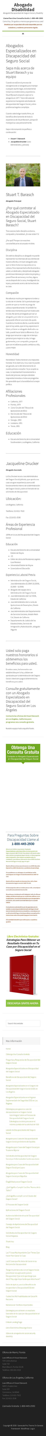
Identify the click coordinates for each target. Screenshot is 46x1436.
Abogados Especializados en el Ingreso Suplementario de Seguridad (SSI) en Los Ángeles (22, 1100)
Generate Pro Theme (26, 1425)
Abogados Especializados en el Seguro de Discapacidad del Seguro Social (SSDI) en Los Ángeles (22, 1088)
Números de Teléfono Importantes (19, 1305)
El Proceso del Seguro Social (17, 1204)
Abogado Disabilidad (23, 7)
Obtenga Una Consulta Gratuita (18, 1054)
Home (8, 1048)
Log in (32, 1428)
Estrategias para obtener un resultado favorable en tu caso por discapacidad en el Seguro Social (23, 1313)
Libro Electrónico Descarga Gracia (19, 1327)
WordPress (25, 1428)
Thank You (10, 1241)
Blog (7, 1247)
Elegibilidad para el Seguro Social (19, 1181)
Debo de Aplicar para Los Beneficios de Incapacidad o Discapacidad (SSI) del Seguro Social (21, 1287)
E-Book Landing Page (14, 1322)
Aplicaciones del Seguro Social (18, 1210)
